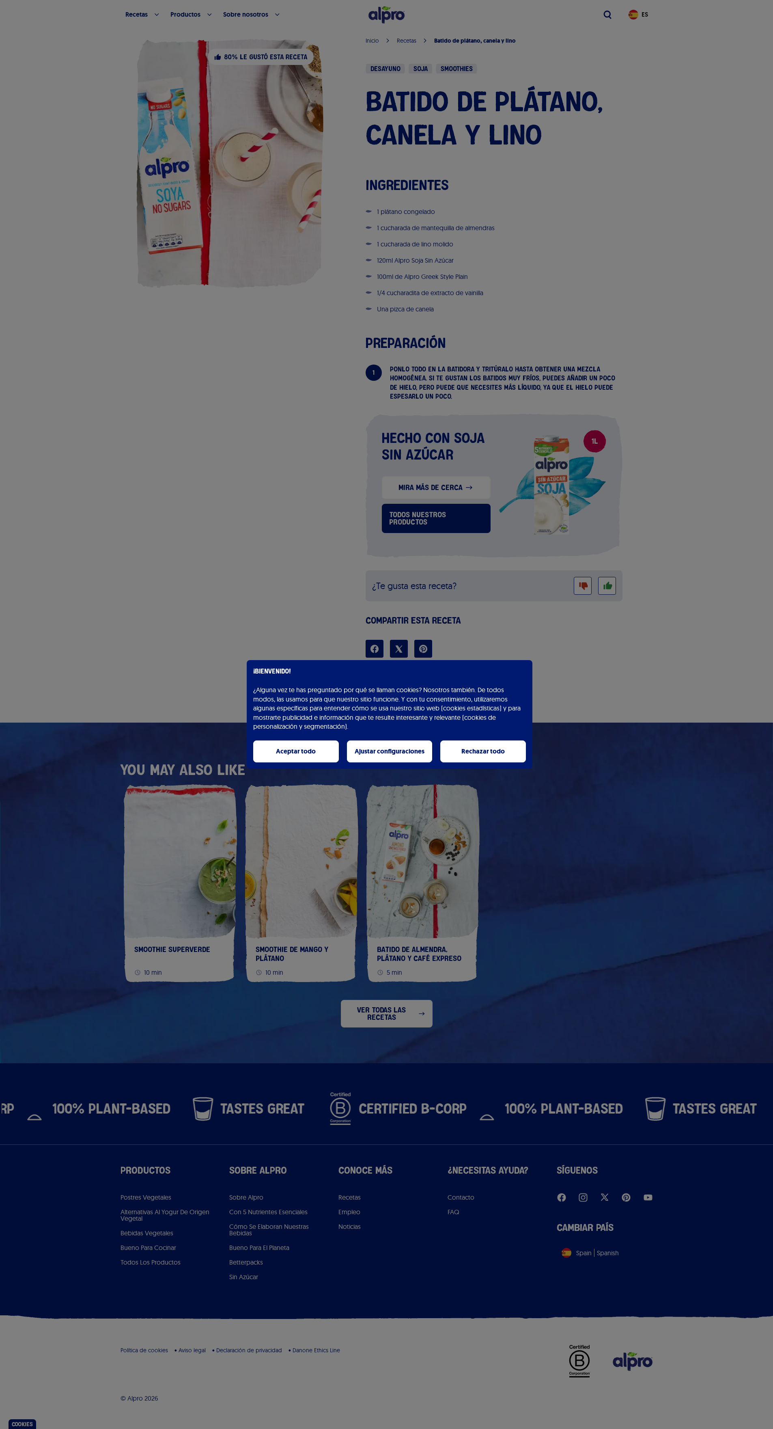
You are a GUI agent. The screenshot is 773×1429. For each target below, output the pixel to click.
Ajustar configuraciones (389, 751)
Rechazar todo (483, 751)
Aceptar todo (296, 751)
